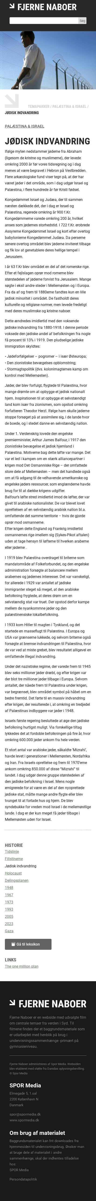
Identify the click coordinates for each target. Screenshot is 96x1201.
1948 (9, 887)
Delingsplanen (16, 880)
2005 (9, 916)
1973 (9, 902)
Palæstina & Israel (69, 106)
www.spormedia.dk (24, 1120)
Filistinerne (14, 859)
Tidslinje (12, 851)
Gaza (9, 931)
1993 (9, 909)
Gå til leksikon (28, 944)
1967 (9, 895)
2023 (9, 924)
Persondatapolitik (23, 1179)
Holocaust (13, 873)
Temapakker (38, 106)
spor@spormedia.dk (25, 1114)
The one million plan (21, 966)
